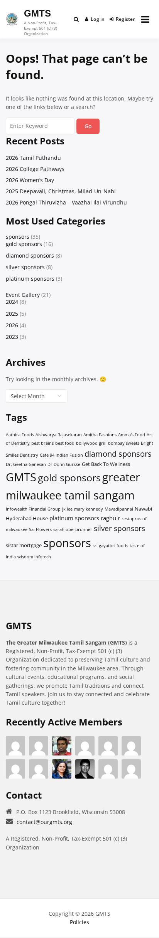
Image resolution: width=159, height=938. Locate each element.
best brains (42, 443)
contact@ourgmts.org (44, 822)
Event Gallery (23, 294)
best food (64, 443)
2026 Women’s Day (30, 180)
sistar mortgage (24, 545)
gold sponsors (24, 244)
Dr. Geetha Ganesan (26, 464)
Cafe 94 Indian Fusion (61, 455)
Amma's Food (131, 434)
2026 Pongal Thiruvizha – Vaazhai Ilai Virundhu (66, 202)
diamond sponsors (30, 255)
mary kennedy (88, 509)
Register (125, 19)
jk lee (67, 509)
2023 (12, 336)
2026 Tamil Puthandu (33, 157)
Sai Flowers (40, 529)
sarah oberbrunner (72, 529)
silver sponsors (25, 267)
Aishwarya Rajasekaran (59, 434)
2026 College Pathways (35, 169)
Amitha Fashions (100, 434)
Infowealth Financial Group (33, 509)
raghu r (110, 518)
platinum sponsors (30, 278)
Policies (79, 922)
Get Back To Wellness (106, 464)
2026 (12, 325)
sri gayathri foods (110, 545)
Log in (98, 19)
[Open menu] (145, 19)
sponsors (17, 236)
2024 (12, 301)
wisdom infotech (34, 556)
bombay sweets (123, 443)
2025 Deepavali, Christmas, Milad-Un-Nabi (61, 191)
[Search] (76, 19)
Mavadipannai (119, 509)
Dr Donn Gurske (63, 464)
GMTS (37, 13)
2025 (12, 313)
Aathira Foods (20, 434)
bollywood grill (91, 443)
